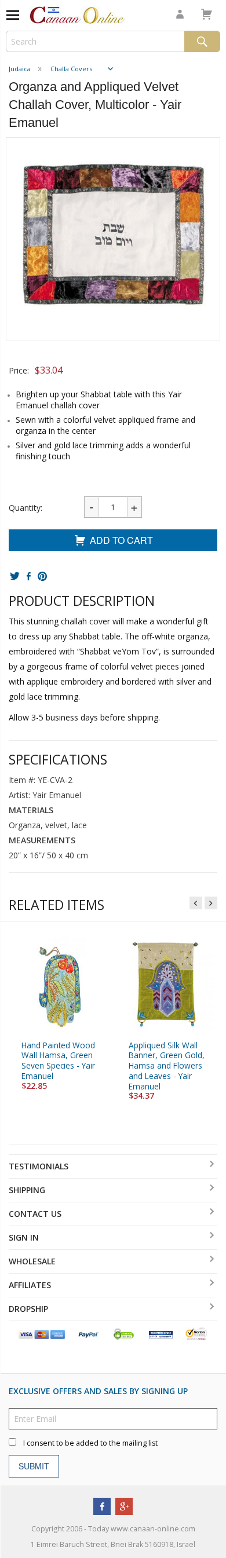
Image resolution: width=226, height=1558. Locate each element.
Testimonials (38, 1166)
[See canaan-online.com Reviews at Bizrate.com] (161, 1333)
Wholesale (32, 1261)
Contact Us (35, 1213)
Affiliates (30, 1284)
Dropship (28, 1308)
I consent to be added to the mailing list (90, 1443)
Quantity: (25, 507)
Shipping (27, 1189)
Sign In (24, 1237)
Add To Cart (121, 540)
